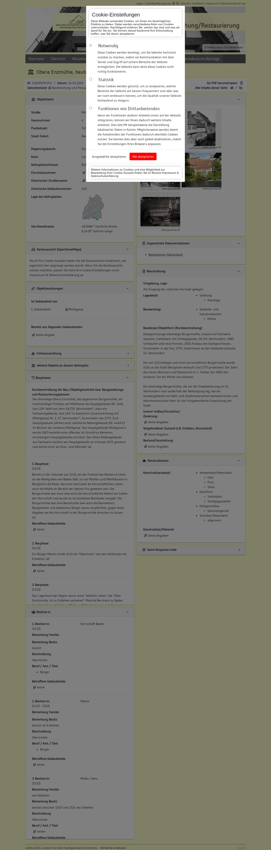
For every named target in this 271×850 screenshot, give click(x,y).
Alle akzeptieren (143, 156)
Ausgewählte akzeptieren (109, 156)
